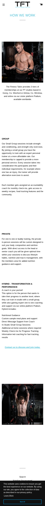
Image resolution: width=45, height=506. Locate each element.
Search (22, 477)
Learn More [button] (9, 496)
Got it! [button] (22, 502)
